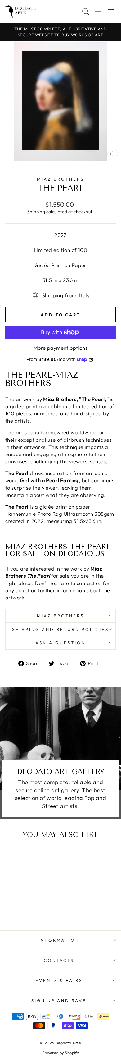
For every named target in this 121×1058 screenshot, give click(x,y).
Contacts (59, 960)
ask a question (60, 642)
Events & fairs (59, 980)
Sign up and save (59, 1000)
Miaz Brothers (60, 179)
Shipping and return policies (60, 629)
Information (59, 940)
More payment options (60, 347)
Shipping (36, 212)
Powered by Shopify (60, 1052)
